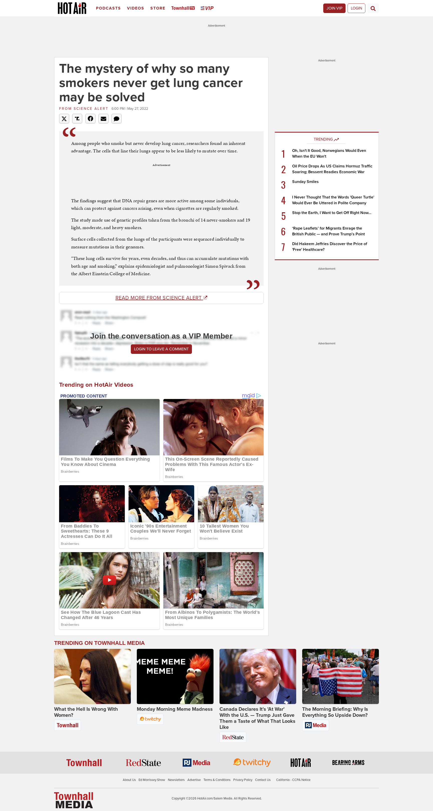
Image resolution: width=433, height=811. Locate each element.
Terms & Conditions (217, 780)
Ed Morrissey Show (152, 780)
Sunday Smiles (305, 181)
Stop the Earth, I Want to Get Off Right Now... (331, 212)
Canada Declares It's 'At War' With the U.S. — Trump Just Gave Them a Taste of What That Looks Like (257, 718)
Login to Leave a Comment (161, 349)
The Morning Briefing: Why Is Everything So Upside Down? (335, 712)
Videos (135, 8)
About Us (129, 780)
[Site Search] (373, 8)
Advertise (194, 780)
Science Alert (84, 109)
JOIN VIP (334, 8)
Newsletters (176, 780)
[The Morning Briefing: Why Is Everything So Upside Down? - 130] (340, 676)
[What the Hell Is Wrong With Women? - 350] (92, 676)
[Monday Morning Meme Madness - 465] (175, 676)
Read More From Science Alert (159, 298)
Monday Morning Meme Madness (175, 709)
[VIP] (208, 8)
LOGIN (356, 8)
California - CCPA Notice (293, 780)
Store (157, 8)
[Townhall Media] (73, 800)
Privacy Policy (242, 780)
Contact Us (263, 780)
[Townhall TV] (184, 8)
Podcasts (108, 8)
